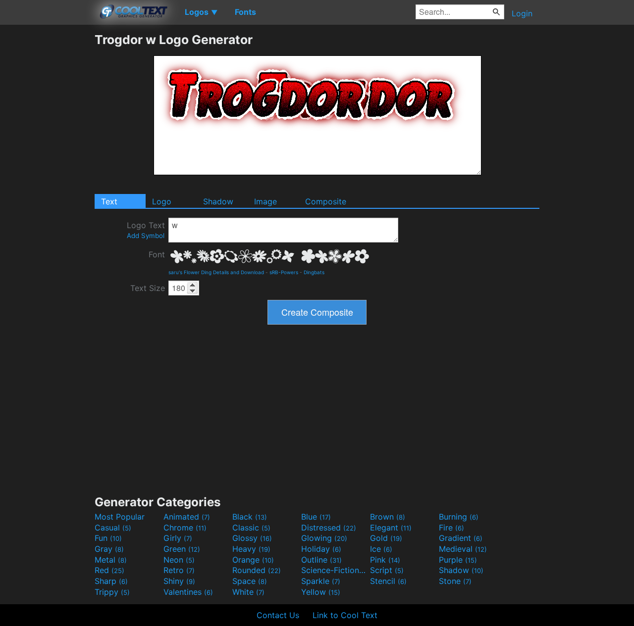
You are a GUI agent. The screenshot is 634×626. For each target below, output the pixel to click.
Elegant (391, 527)
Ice (381, 549)
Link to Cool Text (345, 615)
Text (109, 201)
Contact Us (278, 615)
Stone (455, 581)
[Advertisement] (47, 180)
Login (522, 13)
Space (249, 581)
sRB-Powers (283, 272)
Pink (385, 560)
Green (181, 549)
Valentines (188, 592)
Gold (386, 538)
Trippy (112, 592)
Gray (109, 549)
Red (109, 570)
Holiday (321, 549)
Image (265, 201)
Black (249, 517)
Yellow (320, 592)
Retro (179, 570)
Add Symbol (145, 236)
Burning (458, 517)
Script (387, 570)
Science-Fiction (334, 570)
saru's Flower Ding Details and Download (216, 272)
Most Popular (120, 517)
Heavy (251, 549)
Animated (186, 517)
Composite (325, 201)
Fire (451, 527)
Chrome (185, 527)
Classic (251, 527)
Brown (387, 517)
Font (157, 254)
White (248, 592)
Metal (111, 560)
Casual (113, 527)
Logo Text (146, 230)
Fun (108, 538)
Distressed (328, 527)
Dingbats (314, 272)
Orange (253, 560)
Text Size (147, 288)
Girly (177, 538)
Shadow (218, 201)
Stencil (388, 581)
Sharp (111, 581)
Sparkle (320, 581)
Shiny (179, 581)
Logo (161, 201)
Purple (458, 560)
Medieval (463, 549)
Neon (179, 560)
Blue (316, 517)
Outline (321, 560)
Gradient (460, 538)
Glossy (252, 538)
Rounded (256, 570)
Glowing (324, 538)
